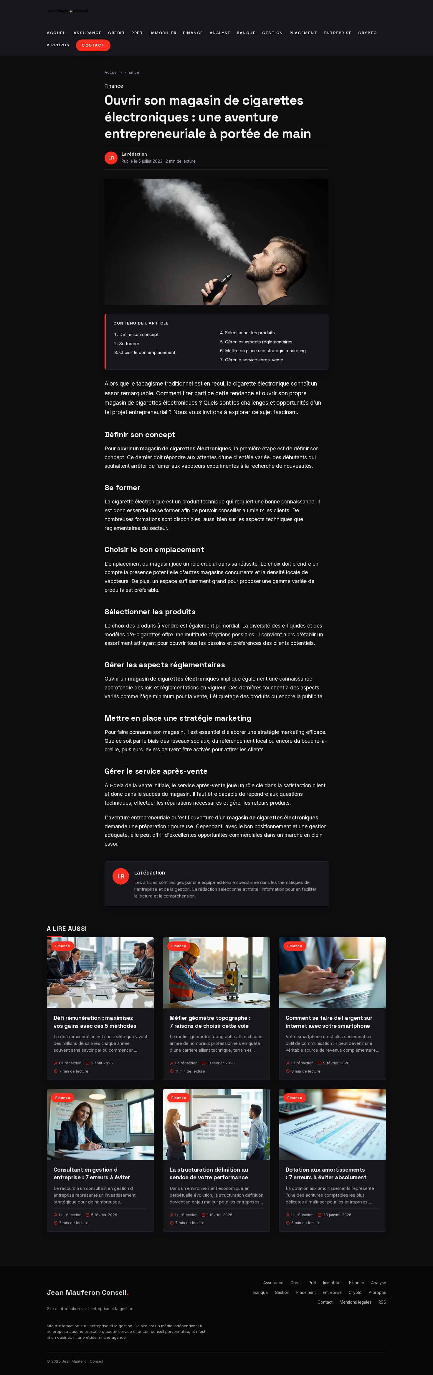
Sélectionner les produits (250, 332)
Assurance (88, 33)
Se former (129, 343)
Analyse (220, 33)
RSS (382, 1302)
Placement (304, 33)
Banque (246, 33)
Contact (93, 45)
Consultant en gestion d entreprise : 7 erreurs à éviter (92, 1173)
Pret (137, 33)
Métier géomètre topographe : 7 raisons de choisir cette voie (210, 1021)
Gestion (272, 33)
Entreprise (338, 33)
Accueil (57, 33)
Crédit (116, 33)
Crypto (367, 33)
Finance (193, 33)
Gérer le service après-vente (254, 359)
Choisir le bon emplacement (147, 352)
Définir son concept (138, 334)
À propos (58, 45)
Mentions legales (355, 1302)
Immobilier (162, 33)
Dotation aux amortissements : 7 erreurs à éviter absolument (326, 1173)
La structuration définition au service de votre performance (209, 1173)
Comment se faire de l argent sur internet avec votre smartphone (329, 1021)
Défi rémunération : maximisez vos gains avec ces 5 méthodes (95, 1021)
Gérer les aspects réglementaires (258, 341)
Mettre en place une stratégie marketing (265, 350)
